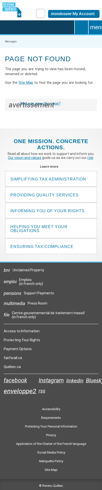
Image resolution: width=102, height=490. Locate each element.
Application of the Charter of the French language (51, 444)
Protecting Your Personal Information (51, 426)
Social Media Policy (51, 452)
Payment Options (18, 349)
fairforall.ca (13, 359)
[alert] (74, 14)
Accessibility (51, 409)
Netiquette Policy (51, 461)
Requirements (51, 418)
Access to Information (22, 331)
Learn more (51, 166)
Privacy (51, 435)
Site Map (26, 82)
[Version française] (40, 13)
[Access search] (81, 27)
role (90, 158)
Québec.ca (12, 368)
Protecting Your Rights (22, 340)
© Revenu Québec (51, 486)
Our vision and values (24, 158)
